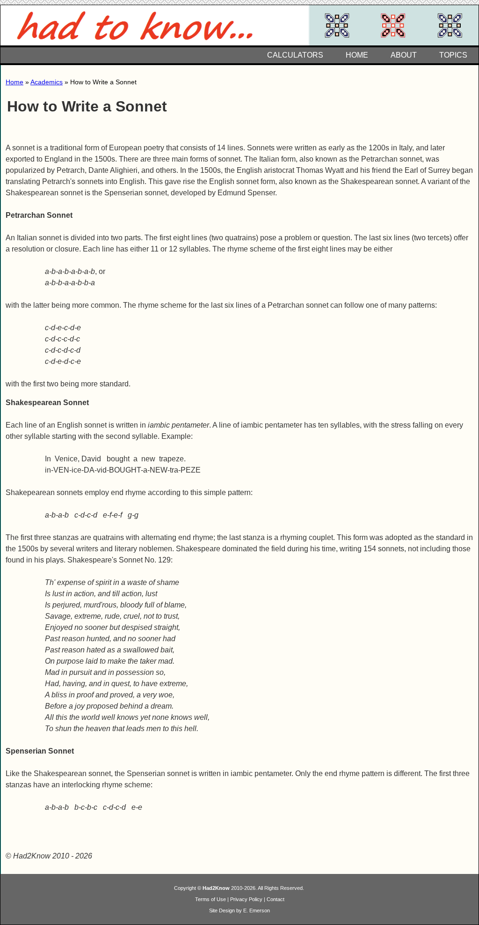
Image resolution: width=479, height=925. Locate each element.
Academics (46, 82)
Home (14, 82)
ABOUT (404, 55)
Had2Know (216, 888)
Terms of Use (210, 899)
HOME (357, 55)
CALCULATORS (295, 55)
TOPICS (453, 55)
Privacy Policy (246, 899)
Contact (275, 899)
